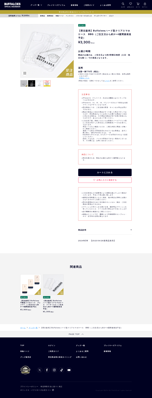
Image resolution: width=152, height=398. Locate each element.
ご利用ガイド (89, 5)
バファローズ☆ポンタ (84, 16)
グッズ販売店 (25, 357)
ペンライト (70, 16)
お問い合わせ (81, 357)
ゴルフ (111, 16)
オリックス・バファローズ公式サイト (35, 390)
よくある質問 (105, 5)
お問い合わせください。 (105, 140)
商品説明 (82, 230)
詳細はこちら (84, 78)
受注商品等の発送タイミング (60, 357)
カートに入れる (105, 172)
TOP (22, 345)
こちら (107, 81)
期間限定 (50, 16)
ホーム (23, 327)
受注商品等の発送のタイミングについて (75, 12)
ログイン (51, 345)
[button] (23, 83)
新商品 (42, 16)
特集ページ (60, 16)
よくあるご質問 (82, 351)
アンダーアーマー (100, 16)
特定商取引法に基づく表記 (51, 386)
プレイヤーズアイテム (56, 5)
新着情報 (74, 5)
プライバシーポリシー (29, 386)
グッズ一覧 (35, 5)
